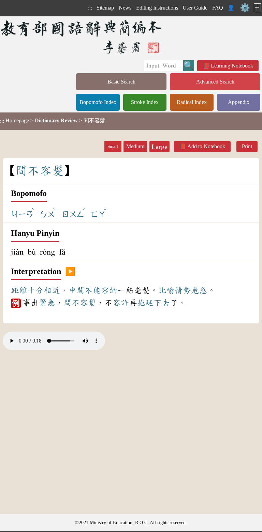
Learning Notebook (232, 66)
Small (112, 146)
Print (247, 146)
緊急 (47, 303)
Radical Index (192, 102)
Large (159, 146)
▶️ (70, 272)
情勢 (183, 290)
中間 (76, 290)
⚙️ (245, 7)
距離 (19, 290)
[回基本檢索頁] (81, 36)
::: (90, 8)
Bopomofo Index (97, 102)
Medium (135, 146)
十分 (35, 290)
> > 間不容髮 (52, 121)
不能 (93, 290)
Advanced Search (215, 82)
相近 (52, 290)
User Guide (195, 8)
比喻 (166, 290)
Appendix (238, 102)
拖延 (145, 303)
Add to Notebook (206, 146)
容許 (121, 303)
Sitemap (105, 8)
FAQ (217, 8)
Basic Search (121, 82)
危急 (199, 290)
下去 (162, 303)
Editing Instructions (157, 8)
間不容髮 (79, 303)
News (125, 8)
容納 (109, 290)
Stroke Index (145, 102)
